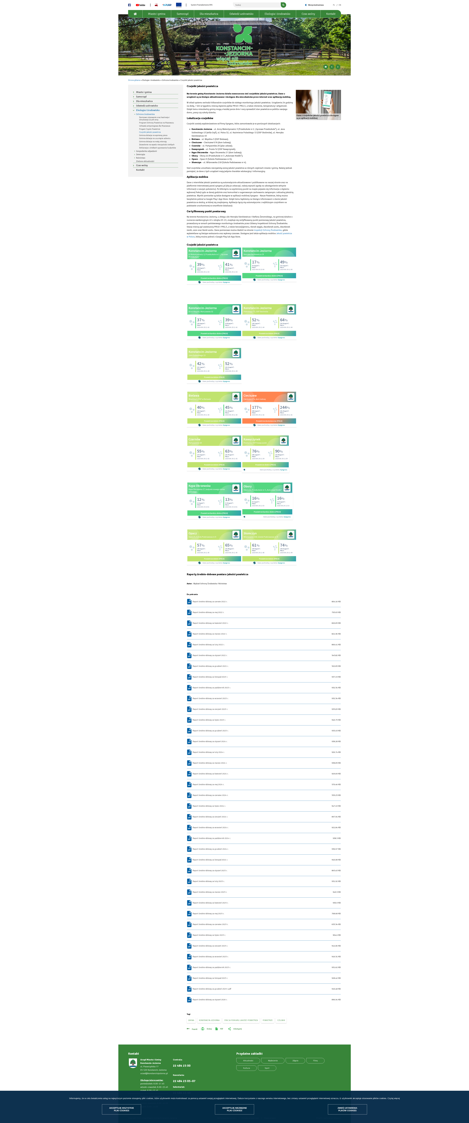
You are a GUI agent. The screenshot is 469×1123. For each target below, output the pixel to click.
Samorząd (182, 14)
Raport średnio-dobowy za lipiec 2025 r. (209, 935)
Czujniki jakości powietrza (150, 132)
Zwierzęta (140, 154)
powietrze (268, 1020)
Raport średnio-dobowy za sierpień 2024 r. (210, 817)
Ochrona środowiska (145, 114)
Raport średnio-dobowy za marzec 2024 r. (210, 763)
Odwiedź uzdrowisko (241, 14)
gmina (191, 1020)
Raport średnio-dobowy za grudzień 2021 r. (210, 666)
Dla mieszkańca (209, 14)
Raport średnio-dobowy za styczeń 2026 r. (210, 999)
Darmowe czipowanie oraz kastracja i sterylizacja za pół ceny (154, 118)
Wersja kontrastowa (316, 5)
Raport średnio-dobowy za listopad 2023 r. (210, 677)
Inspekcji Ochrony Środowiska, (268, 230)
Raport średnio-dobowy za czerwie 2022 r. (210, 601)
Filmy (315, 1060)
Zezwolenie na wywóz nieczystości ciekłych (156, 145)
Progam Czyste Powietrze (149, 129)
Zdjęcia (295, 1060)
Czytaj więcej (394, 1098)
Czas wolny (308, 14)
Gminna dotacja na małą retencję (153, 141)
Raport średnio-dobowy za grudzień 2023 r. (210, 730)
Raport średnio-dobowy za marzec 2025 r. (210, 892)
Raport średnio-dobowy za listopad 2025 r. (210, 978)
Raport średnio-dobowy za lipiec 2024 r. (209, 806)
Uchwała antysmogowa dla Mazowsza (154, 126)
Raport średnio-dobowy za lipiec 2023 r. (209, 720)
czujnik (281, 1020)
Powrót (194, 1029)
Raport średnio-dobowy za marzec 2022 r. (210, 634)
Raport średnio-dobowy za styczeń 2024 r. (210, 741)
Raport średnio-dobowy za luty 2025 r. (208, 881)
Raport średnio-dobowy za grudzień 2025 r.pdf (212, 989)
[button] (318, 105)
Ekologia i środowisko (277, 14)
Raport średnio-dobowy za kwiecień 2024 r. (210, 774)
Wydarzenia (273, 1060)
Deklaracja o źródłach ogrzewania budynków (157, 148)
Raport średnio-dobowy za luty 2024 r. (208, 752)
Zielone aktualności (145, 161)
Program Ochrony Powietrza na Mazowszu (156, 123)
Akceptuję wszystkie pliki (121, 1109)
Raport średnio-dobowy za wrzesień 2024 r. (210, 827)
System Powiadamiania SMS (202, 5)
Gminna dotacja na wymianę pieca (153, 135)
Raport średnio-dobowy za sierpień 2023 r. (210, 709)
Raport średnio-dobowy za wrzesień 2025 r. (210, 956)
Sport (267, 1068)
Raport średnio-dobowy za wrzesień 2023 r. (210, 698)
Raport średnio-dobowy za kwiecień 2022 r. (210, 623)
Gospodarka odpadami (146, 151)
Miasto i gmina (156, 14)
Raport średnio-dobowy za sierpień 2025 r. (210, 946)
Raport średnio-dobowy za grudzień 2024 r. (210, 849)
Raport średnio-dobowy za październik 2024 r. (212, 838)
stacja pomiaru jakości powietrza (241, 1020)
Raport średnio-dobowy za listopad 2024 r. (210, 860)
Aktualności (248, 1060)
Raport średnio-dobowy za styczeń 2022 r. (210, 655)
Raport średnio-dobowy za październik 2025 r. (212, 967)
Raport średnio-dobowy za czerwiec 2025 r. (210, 924)
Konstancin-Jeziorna (209, 1020)
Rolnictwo (140, 158)
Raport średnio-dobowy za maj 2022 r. (208, 612)
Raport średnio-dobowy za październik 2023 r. (212, 687)
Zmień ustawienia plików (347, 1109)
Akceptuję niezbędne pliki (234, 1109)
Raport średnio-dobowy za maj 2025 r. (208, 913)
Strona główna (134, 80)
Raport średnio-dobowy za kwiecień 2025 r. (210, 903)
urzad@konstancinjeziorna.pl (154, 1073)
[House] (135, 14)
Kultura (246, 1068)
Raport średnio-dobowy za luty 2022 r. (208, 644)
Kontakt (330, 14)
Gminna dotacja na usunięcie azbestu (155, 138)
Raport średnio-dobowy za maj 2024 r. (208, 784)
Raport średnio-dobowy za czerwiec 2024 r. (210, 795)
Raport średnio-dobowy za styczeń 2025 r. (210, 870)
